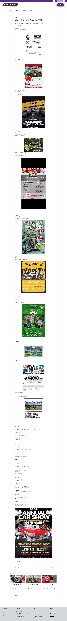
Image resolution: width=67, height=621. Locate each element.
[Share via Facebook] (15, 564)
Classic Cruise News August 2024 (17, 584)
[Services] (12, 614)
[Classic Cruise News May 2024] (49, 579)
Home (3, 610)
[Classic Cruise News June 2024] (33, 579)
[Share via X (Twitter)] (18, 564)
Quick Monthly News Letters (17, 10)
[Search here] (64, 1)
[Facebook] (53, 616)
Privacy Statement (52, 613)
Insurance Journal (30, 10)
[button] (53, 5)
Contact (4, 615)
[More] (12, 617)
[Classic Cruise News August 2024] (17, 579)
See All (56, 573)
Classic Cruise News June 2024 (33, 584)
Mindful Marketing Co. (36, 617)
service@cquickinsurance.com (54, 612)
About (3, 612)
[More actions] (51, 17)
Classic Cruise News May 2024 (48, 584)
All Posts (11, 10)
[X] (51, 616)
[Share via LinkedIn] (20, 564)
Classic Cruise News (24, 10)
